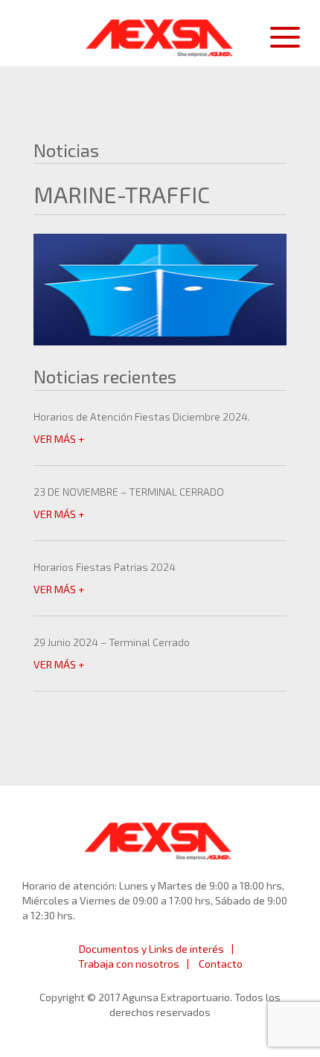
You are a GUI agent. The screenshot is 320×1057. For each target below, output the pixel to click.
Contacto (221, 963)
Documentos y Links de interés (151, 948)
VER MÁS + (58, 438)
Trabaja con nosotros (128, 963)
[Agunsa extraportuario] (160, 34)
